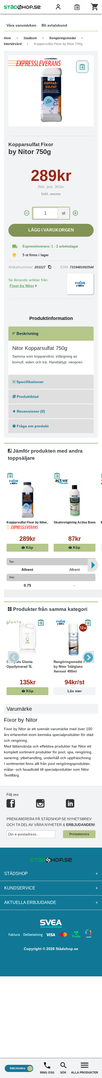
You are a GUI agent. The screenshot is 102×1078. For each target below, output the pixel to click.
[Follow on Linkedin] (70, 805)
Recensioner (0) (30, 411)
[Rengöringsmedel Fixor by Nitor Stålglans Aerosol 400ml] (74, 639)
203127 (40, 267)
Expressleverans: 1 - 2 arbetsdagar (50, 246)
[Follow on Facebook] (11, 805)
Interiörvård (12, 44)
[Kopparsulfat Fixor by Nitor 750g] (51, 91)
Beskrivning (26, 333)
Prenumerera (79, 834)
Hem (7, 38)
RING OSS (47, 1072)
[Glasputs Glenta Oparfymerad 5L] (27, 639)
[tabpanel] (51, 91)
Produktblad (27, 396)
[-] (26, 213)
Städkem (30, 38)
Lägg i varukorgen (51, 230)
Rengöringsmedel (62, 38)
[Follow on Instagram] (40, 805)
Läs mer (74, 691)
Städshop (51, 873)
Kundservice (51, 888)
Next (88, 657)
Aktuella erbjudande (51, 902)
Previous (14, 657)
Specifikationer (29, 382)
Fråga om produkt (32, 426)
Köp (29, 548)
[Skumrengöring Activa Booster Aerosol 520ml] (74, 500)
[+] (75, 213)
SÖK (63, 1072)
